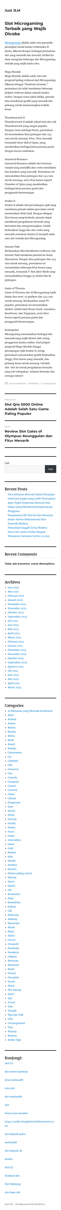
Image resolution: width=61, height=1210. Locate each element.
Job (10, 889)
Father (12, 827)
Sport (11, 993)
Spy (10, 998)
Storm (11, 1002)
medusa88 (11, 1142)
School (12, 973)
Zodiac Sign (14, 1039)
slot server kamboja (16, 1071)
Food (11, 831)
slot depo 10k (12, 1192)
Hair (10, 856)
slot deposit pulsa (15, 1134)
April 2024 (14, 683)
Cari (7, 463)
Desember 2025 (17, 604)
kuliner (12, 906)
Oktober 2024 (16, 658)
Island (11, 885)
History (12, 877)
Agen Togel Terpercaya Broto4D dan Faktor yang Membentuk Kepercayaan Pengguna (30, 507)
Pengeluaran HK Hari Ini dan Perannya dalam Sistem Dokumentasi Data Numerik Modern (30, 519)
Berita (11, 735)
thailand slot (12, 1175)
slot (7, 1104)
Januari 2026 (15, 599)
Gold (10, 848)
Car (10, 756)
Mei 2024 (13, 679)
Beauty (12, 731)
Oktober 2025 (16, 612)
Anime (11, 723)
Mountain (13, 923)
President (13, 952)
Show (11, 985)
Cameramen (15, 752)
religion (12, 956)
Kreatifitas (14, 902)
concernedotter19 (17, 383)
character (13, 769)
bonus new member (16, 1113)
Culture (12, 798)
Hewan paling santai (20, 873)
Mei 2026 (13, 591)
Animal (12, 719)
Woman (12, 1031)
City (10, 773)
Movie (11, 927)
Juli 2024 (13, 670)
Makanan (13, 914)
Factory (12, 819)
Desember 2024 (17, 649)
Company (13, 781)
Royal (11, 968)
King (10, 898)
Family (12, 823)
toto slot (10, 1088)
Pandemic (13, 948)
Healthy (12, 864)
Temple (12, 1010)
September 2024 (17, 662)
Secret (11, 981)
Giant (11, 844)
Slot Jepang (14, 989)
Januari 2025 (15, 645)
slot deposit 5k (13, 1150)
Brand (11, 744)
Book (11, 740)
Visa (10, 1027)
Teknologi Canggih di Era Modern (27, 527)
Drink (11, 814)
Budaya (12, 748)
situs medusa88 (14, 1079)
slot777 (9, 1063)
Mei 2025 (13, 629)
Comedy (12, 777)
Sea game (13, 977)
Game (11, 835)
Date (10, 806)
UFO (10, 1018)
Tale (10, 1006)
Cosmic (12, 785)
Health (12, 860)
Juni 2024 (13, 674)
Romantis (13, 964)
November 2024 (17, 654)
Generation (14, 839)
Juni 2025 (13, 624)
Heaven (12, 869)
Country (12, 789)
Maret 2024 (14, 687)
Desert (11, 810)
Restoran (13, 960)
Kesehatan (14, 894)
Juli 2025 (13, 620)
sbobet (9, 1159)
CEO (10, 764)
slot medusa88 (13, 1096)
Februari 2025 (16, 641)
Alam (11, 715)
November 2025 (17, 608)
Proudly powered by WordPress (30, 1204)
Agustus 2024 (16, 666)
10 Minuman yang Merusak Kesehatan (30, 710)
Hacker (12, 852)
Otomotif (13, 944)
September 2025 (17, 616)
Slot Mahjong (13, 1183)
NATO (11, 935)
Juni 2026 (13, 587)
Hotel (11, 881)
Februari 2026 (16, 595)
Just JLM (12, 10)
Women (12, 1035)
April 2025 (14, 633)
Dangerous (14, 802)
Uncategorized (48, 383)
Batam (11, 727)
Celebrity (13, 760)
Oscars (11, 939)
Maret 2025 (14, 637)
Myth (11, 931)
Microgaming (13, 42)
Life (10, 910)
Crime (11, 794)
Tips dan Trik (15, 1014)
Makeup (12, 919)
